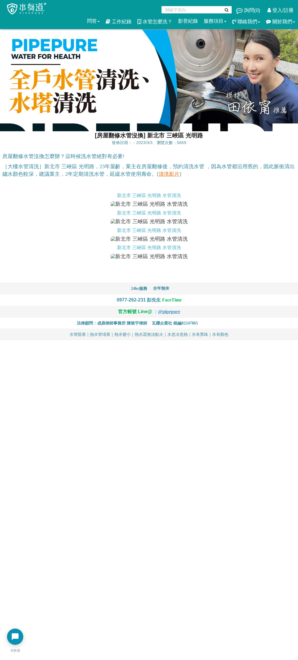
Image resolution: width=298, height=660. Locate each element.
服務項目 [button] (214, 21)
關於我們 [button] (281, 21)
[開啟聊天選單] (15, 637)
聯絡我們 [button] (246, 21)
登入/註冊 (282, 10)
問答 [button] (92, 21)
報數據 (15, 650)
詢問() (252, 10)
